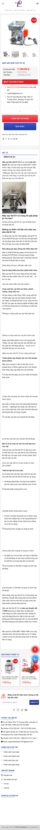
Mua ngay (20, 126)
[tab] (20, 153)
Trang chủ (8, 10)
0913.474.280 (15, 87)
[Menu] (3, 3)
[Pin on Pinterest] (14, 139)
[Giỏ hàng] (37, 3)
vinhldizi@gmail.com (14, 93)
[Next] (34, 32)
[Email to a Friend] (11, 139)
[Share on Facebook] (6, 139)
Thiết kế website (20, 827)
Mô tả (5, 153)
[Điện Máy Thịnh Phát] (18, 3)
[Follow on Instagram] (18, 710)
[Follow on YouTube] (26, 710)
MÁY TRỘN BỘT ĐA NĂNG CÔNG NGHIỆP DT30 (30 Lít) (10, 678)
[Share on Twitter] (8, 139)
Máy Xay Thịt (31, 10)
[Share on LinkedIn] (16, 139)
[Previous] (5, 32)
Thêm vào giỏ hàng (20, 119)
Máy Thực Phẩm (19, 10)
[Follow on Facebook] (14, 710)
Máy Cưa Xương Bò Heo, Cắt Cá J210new (29, 678)
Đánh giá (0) (9, 157)
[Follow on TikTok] (22, 710)
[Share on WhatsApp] (3, 139)
